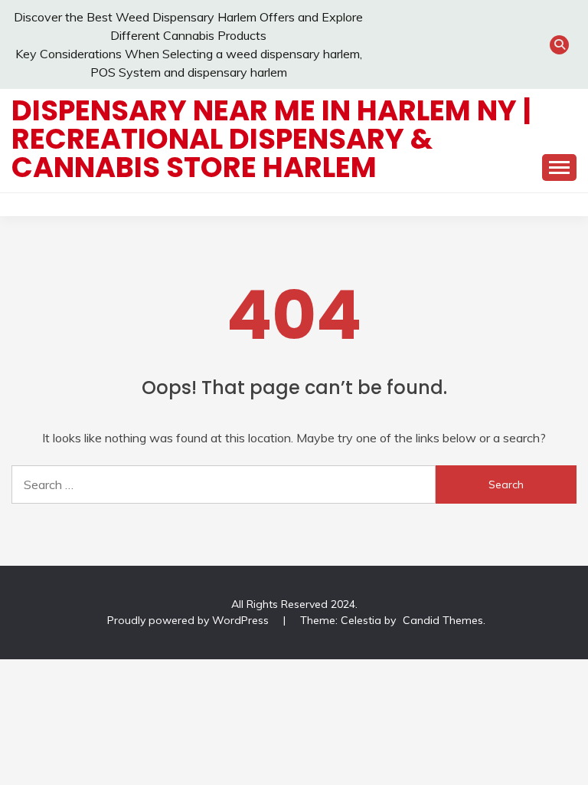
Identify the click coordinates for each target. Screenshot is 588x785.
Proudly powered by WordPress (189, 620)
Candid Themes (443, 620)
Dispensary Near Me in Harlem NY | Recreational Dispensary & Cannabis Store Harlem (271, 138)
